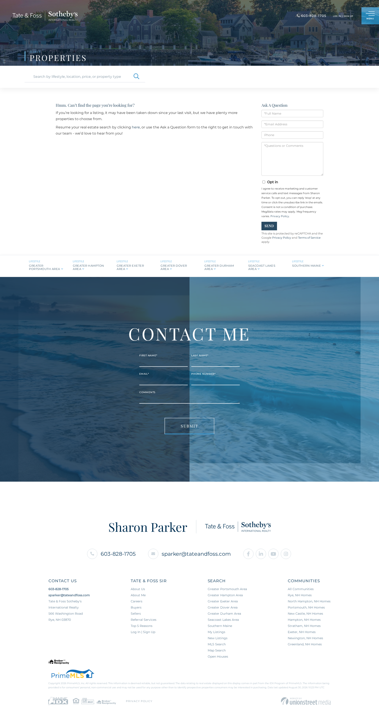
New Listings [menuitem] (217, 638)
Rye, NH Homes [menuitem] (300, 595)
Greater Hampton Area (88, 267)
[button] (136, 76)
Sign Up (348, 16)
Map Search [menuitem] (217, 650)
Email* (144, 373)
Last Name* (199, 355)
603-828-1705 (118, 554)
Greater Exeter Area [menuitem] (223, 601)
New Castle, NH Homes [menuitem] (305, 614)
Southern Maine (306, 265)
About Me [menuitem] (138, 595)
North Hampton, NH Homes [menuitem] (309, 601)
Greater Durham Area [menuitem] (224, 614)
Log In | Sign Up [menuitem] (143, 632)
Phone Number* (203, 373)
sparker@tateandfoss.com (196, 554)
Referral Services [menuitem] (143, 620)
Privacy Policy (279, 216)
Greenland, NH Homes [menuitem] (305, 644)
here (136, 127)
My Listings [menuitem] (216, 632)
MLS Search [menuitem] (217, 644)
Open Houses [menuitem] (218, 656)
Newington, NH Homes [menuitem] (305, 638)
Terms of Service (309, 237)
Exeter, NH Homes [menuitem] (302, 632)
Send (269, 226)
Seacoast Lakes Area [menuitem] (223, 620)
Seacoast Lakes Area (261, 267)
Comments (147, 392)
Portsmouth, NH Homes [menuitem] (306, 607)
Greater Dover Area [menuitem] (223, 607)
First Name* (148, 355)
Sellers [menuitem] (136, 614)
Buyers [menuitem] (136, 607)
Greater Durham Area (219, 267)
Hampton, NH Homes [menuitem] (304, 620)
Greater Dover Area (174, 267)
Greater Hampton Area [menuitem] (225, 595)
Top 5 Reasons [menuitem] (141, 626)
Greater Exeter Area (130, 267)
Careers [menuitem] (136, 601)
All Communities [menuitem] (301, 589)
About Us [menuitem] (138, 589)
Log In (337, 16)
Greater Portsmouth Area (44, 267)
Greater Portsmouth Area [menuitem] (227, 589)
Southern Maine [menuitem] (220, 626)
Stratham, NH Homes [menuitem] (304, 626)
